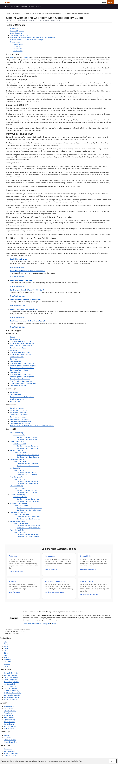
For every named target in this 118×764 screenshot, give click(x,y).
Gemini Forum (14, 392)
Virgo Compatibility (16, 477)
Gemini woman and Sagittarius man (29, 508)
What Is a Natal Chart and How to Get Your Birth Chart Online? (32, 426)
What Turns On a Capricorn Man (21, 381)
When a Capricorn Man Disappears (22, 377)
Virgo (5, 653)
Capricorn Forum (15, 395)
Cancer (6, 648)
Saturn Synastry (9, 722)
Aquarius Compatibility (18, 521)
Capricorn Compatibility (18, 512)
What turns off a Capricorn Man (21, 374)
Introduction (14, 29)
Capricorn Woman (16, 361)
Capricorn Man (15, 372)
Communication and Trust (19, 35)
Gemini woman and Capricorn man (29, 517)
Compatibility (18, 51)
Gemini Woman (15, 339)
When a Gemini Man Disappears (21, 354)
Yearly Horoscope (10, 755)
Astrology (13, 556)
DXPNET (8, 2)
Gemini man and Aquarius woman (28, 528)
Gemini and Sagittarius (21, 506)
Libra (5, 655)
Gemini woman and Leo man (27, 472)
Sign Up (110, 2)
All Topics (7, 737)
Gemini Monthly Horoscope (19, 412)
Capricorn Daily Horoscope (19, 419)
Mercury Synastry (10, 711)
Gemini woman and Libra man (27, 490)
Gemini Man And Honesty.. (19, 259)
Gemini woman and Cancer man (28, 464)
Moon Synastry (9, 715)
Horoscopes (17, 48)
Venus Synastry (9, 713)
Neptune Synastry (10, 726)
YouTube (54, 624)
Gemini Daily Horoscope (18, 410)
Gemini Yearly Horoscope (19, 415)
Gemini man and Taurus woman (28, 448)
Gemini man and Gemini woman (28, 457)
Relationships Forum (17, 399)
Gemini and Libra (19, 488)
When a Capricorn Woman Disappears (23, 366)
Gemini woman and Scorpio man (28, 499)
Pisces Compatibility (17, 530)
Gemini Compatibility (17, 450)
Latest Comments (10, 740)
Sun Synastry (8, 708)
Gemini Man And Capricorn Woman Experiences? (27, 271)
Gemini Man (14, 350)
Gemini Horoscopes (17, 408)
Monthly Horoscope (11, 753)
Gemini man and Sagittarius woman (29, 510)
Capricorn (26, 58)
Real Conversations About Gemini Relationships (26, 40)
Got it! (112, 761)
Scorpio (6, 657)
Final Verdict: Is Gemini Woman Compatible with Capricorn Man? (32, 37)
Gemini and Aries (19, 435)
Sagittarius (7, 659)
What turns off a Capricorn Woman (22, 363)
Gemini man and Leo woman (27, 475)
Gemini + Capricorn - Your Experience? (24, 309)
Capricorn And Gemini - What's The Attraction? (27, 290)
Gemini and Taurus (19, 444)
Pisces (6, 666)
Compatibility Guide (11, 673)
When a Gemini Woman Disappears (22, 343)
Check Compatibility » (88, 569)
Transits (12, 581)
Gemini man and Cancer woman (28, 466)
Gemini (11, 58)
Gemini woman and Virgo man (27, 481)
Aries (5, 642)
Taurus (6, 644)
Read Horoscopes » (51, 569)
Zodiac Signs (17, 44)
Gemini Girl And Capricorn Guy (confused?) (25, 299)
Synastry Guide (9, 706)
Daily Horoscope (9, 751)
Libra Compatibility (16, 486)
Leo (5, 651)
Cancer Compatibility (17, 459)
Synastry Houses (87, 581)
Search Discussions (10, 742)
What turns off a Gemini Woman (21, 341)
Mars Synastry (9, 717)
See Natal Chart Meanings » (54, 592)
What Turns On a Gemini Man (20, 379)
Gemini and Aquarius (20, 523)
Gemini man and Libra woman (27, 492)
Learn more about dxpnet (32, 624)
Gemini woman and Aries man (27, 437)
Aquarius (7, 664)
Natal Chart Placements (55, 581)
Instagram (46, 624)
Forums (6, 735)
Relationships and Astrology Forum (22, 397)
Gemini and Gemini (20, 452)
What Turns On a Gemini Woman (21, 346)
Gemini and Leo (18, 470)
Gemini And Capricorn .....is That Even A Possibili (27, 321)
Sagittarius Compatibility (18, 503)
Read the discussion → (18, 267)
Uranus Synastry (9, 724)
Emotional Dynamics (17, 31)
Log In (104, 2)
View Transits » (14, 592)
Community (17, 46)
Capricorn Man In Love (18, 385)
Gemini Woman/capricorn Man (21, 280)
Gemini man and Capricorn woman (29, 519)
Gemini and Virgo (19, 479)
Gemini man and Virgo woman (27, 483)
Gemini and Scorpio (20, 497)
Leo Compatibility (16, 468)
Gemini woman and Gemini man (28, 455)
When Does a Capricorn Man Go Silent (23, 383)
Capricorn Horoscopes (18, 417)
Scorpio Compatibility (17, 495)
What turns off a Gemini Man (20, 352)
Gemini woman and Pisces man (28, 534)
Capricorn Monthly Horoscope (20, 421)
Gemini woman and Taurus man (28, 446)
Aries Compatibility (16, 433)
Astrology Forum (15, 401)
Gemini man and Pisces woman (28, 537)
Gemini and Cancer (20, 461)
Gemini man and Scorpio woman (28, 501)
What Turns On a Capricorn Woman (22, 368)
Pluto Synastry (9, 728)
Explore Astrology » (16, 571)
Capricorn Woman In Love (19, 370)
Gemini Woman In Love (18, 348)
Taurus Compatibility (17, 441)
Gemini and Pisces (19, 532)
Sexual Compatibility (17, 33)
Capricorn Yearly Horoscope (20, 423)
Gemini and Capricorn (21, 514)
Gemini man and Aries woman (27, 439)
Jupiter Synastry (9, 720)
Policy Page (78, 761)
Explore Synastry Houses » (89, 594)
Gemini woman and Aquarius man (28, 525)
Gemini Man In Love (17, 357)
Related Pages (15, 42)
